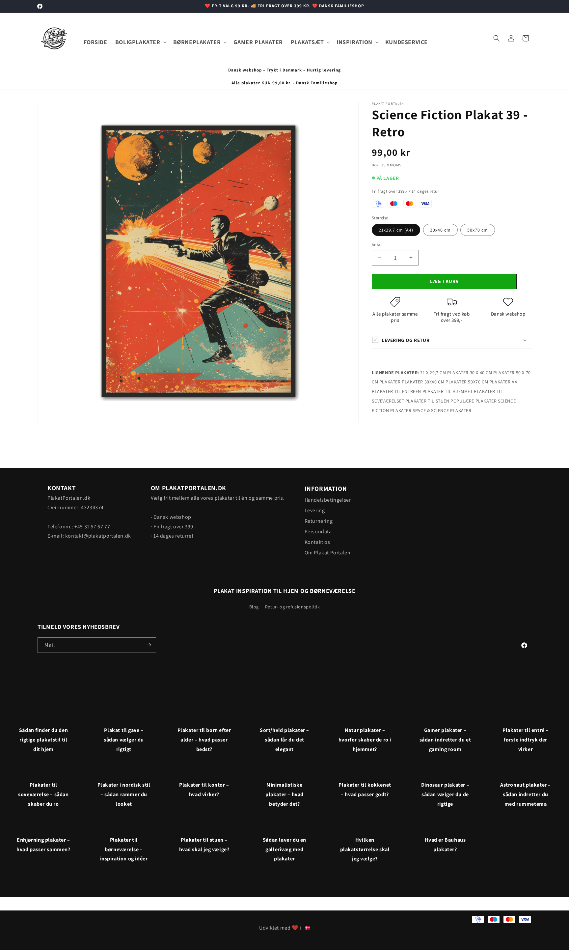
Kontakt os (317, 542)
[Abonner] (148, 645)
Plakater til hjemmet (447, 391)
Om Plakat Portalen (328, 552)
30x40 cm (440, 230)
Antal (377, 244)
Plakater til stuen (427, 401)
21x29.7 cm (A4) (396, 230)
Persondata (318, 531)
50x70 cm (477, 230)
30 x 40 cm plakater (492, 372)
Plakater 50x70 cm (467, 382)
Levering (315, 510)
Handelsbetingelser (328, 499)
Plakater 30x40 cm (423, 382)
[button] (140, 42)
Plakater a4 (503, 382)
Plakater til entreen (396, 391)
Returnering (319, 520)
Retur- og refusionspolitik (292, 607)
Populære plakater (473, 401)
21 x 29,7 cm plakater (444, 372)
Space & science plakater (442, 410)
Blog (254, 607)
